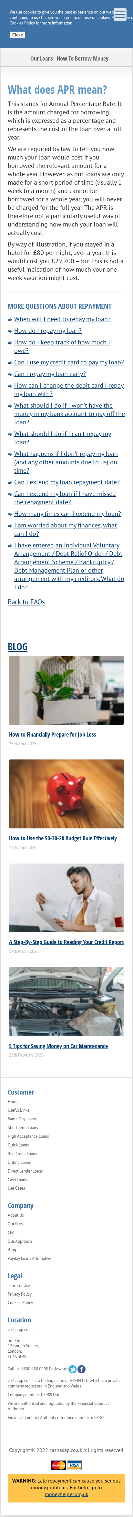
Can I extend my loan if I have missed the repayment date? (65, 497)
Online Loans (19, 1162)
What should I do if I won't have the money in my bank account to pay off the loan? (69, 413)
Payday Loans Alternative (29, 1258)
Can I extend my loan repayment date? (67, 482)
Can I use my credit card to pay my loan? (69, 362)
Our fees (15, 1224)
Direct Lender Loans (25, 1171)
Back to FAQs (26, 601)
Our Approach (20, 1241)
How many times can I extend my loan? (67, 513)
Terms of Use (19, 1285)
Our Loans (41, 58)
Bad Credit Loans (22, 1153)
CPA (11, 1232)
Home (13, 1101)
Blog (17, 646)
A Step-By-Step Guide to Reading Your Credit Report (66, 942)
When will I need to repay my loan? (62, 319)
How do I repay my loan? (48, 330)
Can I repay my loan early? (50, 374)
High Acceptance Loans (28, 1136)
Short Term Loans (23, 1127)
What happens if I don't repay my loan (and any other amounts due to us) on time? (66, 462)
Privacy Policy (20, 1294)
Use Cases (16, 1188)
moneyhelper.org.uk (66, 1494)
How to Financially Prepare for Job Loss (52, 734)
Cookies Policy (22, 23)
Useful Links (18, 1110)
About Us (16, 1215)
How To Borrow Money (82, 58)
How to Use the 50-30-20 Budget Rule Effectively (63, 838)
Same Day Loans (22, 1119)
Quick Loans (18, 1145)
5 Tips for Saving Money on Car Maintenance (58, 1046)
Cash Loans (17, 1180)
